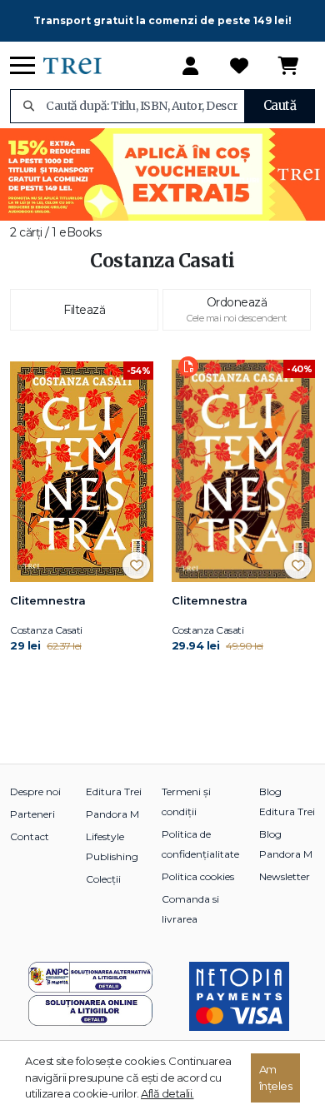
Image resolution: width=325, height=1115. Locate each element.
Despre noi (35, 791)
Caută (280, 105)
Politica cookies (198, 876)
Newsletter (284, 876)
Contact (29, 836)
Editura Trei (114, 791)
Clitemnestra (48, 600)
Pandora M (112, 814)
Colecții (103, 879)
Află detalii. (167, 1093)
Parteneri (32, 814)
